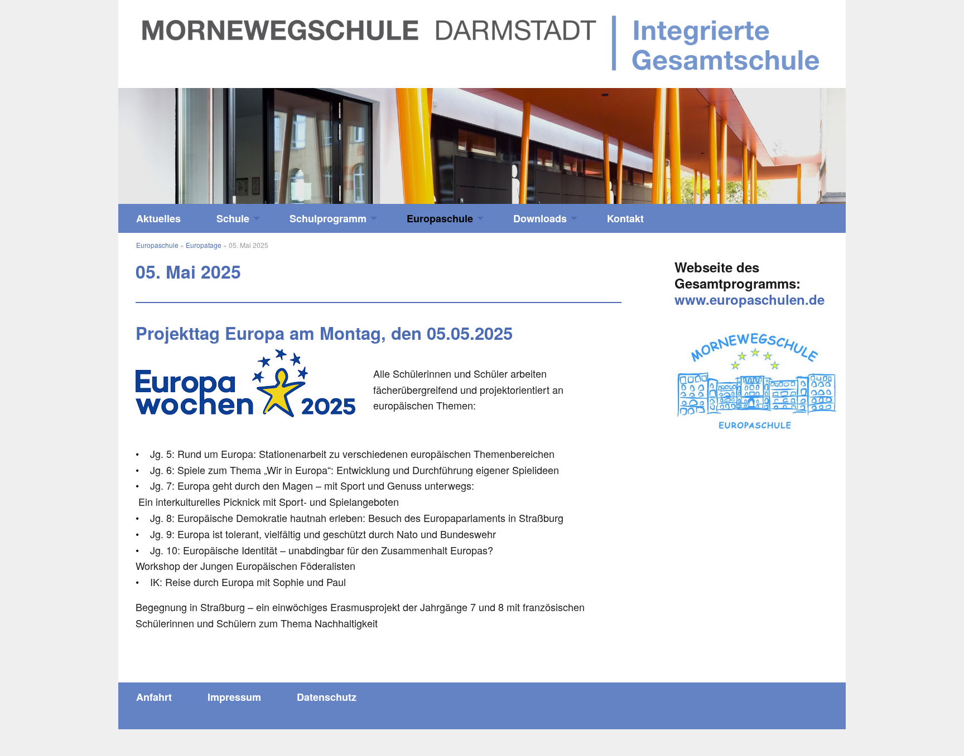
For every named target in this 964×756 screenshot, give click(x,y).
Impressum (234, 697)
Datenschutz (326, 697)
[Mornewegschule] (482, 42)
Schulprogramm (328, 218)
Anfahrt (154, 697)
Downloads (540, 218)
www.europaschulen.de (749, 299)
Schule (232, 218)
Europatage (203, 245)
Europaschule (440, 218)
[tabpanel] (482, 146)
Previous (209, 140)
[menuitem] (158, 218)
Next (755, 140)
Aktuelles (158, 218)
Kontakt (625, 218)
